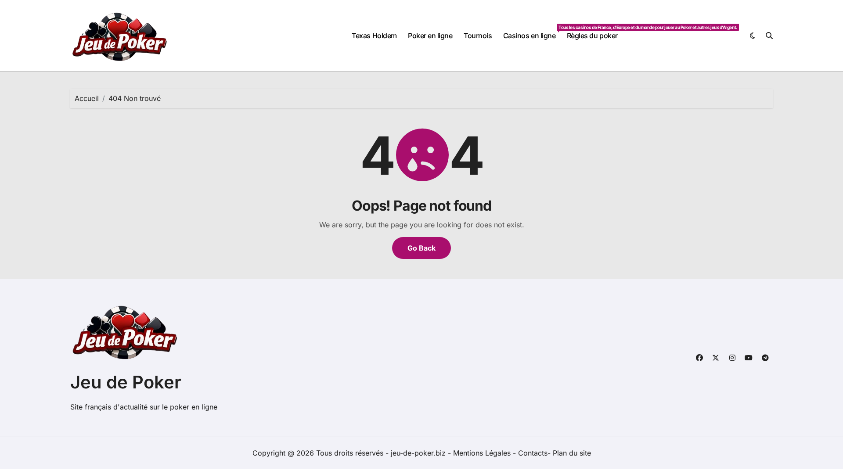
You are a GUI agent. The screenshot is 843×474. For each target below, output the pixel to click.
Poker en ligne (430, 35)
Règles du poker (592, 35)
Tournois (478, 35)
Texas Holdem (374, 35)
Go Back (421, 248)
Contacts (533, 453)
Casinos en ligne (532, 32)
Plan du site (572, 453)
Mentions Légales (483, 453)
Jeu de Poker (125, 382)
